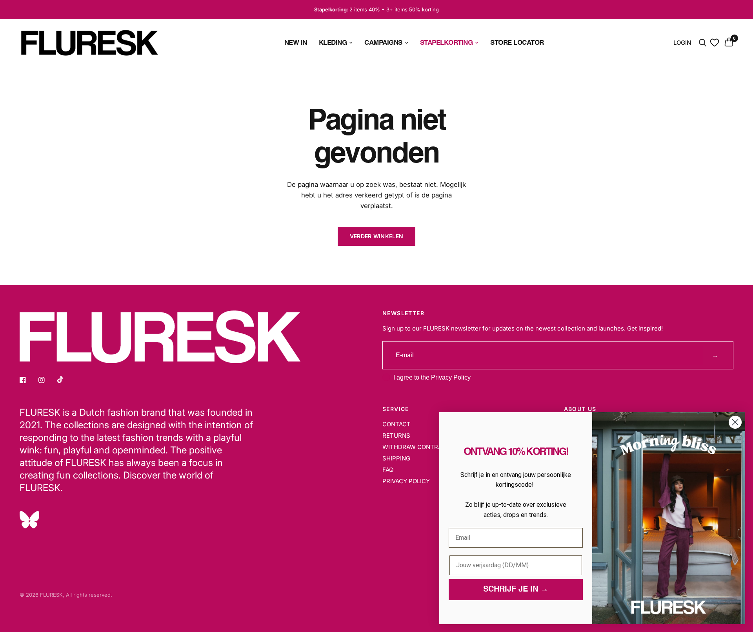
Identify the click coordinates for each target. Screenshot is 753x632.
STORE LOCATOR (517, 42)
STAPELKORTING (446, 42)
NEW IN (295, 42)
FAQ (387, 469)
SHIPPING (396, 458)
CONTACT (396, 424)
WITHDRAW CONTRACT (416, 447)
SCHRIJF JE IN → (515, 590)
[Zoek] (702, 42)
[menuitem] (295, 42)
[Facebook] (28, 380)
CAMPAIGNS (383, 42)
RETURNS (396, 435)
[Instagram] (47, 380)
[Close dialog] (735, 422)
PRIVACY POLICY (406, 481)
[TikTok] (66, 379)
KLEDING (333, 42)
